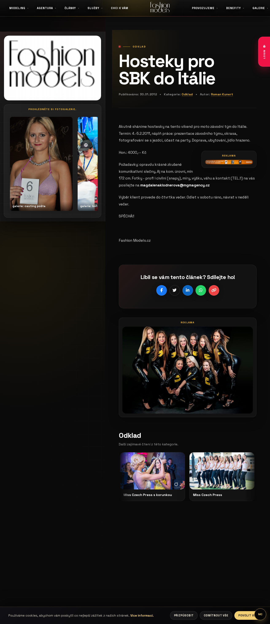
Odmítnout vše (216, 615)
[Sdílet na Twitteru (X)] (174, 290)
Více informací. (142, 615)
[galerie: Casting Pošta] (41, 164)
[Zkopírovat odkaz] (214, 290)
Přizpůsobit (184, 615)
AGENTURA (45, 8)
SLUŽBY (93, 8)
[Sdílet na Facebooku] (161, 290)
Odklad (187, 94)
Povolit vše (248, 615)
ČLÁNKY (70, 8)
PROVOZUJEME (203, 8)
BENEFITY (233, 8)
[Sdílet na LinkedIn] (187, 290)
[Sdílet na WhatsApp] (201, 290)
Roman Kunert (222, 94)
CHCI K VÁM (119, 8)
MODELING (17, 8)
